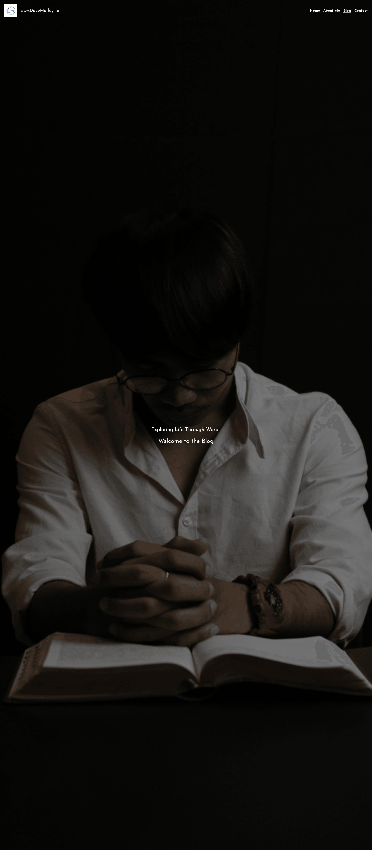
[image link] (10, 10)
